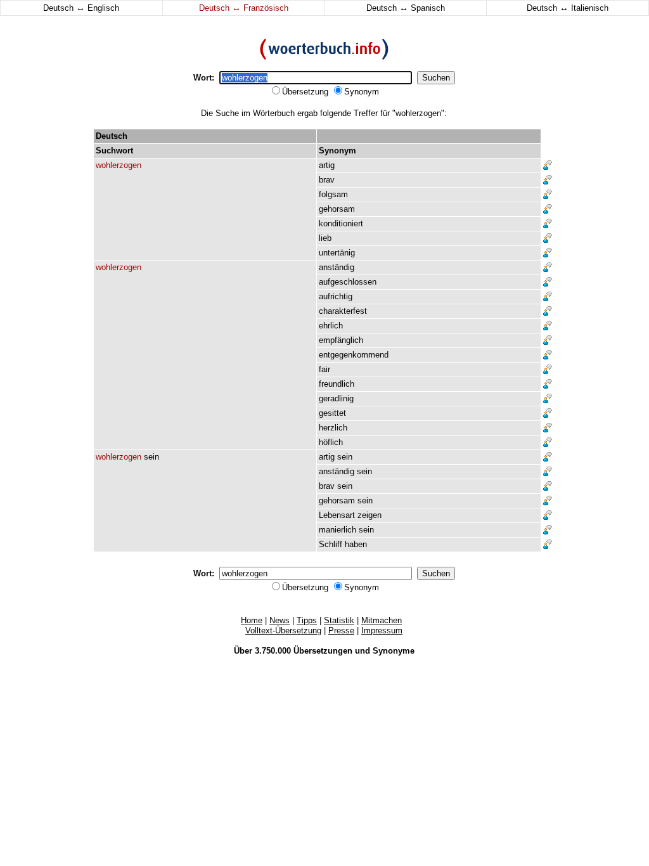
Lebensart (337, 515)
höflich (331, 442)
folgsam (333, 194)
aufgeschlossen (347, 282)
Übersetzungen (322, 651)
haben (356, 544)
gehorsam (337, 209)
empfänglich (341, 340)
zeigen (369, 515)
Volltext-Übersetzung (283, 630)
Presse (341, 630)
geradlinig (336, 398)
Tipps (307, 620)
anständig (336, 267)
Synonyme (393, 651)
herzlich (333, 427)
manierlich (337, 529)
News (279, 620)
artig (327, 165)
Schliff (330, 544)
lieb (325, 238)
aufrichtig (335, 296)
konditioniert (341, 223)
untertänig (337, 252)
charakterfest (343, 311)
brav (327, 179)
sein (151, 457)
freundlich (336, 384)
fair (324, 369)
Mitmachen (381, 620)
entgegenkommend (354, 354)
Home (251, 620)
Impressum (381, 630)
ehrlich (331, 325)
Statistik (339, 620)
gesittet (332, 413)
